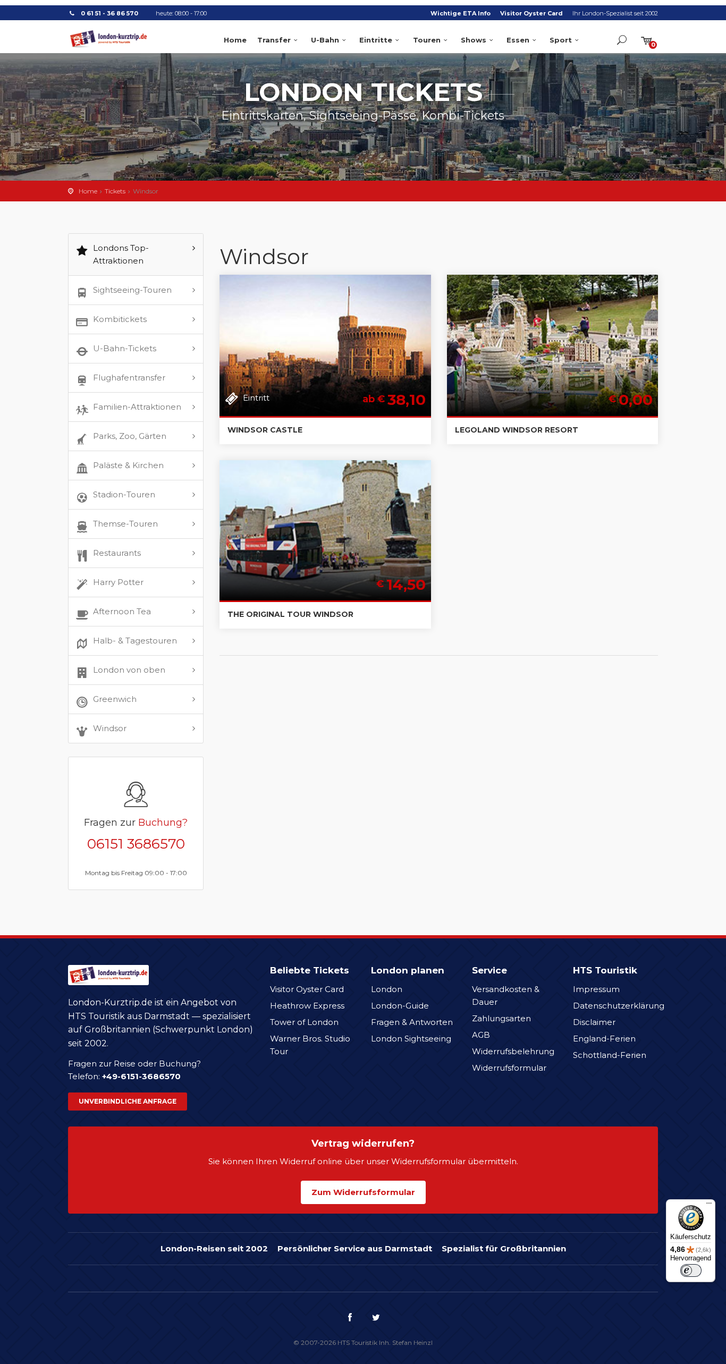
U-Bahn (325, 40)
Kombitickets (120, 319)
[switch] (691, 1270)
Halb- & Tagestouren (135, 641)
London (386, 989)
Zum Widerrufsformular (363, 1192)
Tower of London (304, 1022)
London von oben (129, 670)
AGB (481, 1035)
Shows (473, 40)
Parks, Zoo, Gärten (129, 436)
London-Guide (400, 1006)
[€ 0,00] (553, 345)
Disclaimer (594, 1022)
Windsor (109, 728)
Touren (427, 40)
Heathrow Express (307, 1006)
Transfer (274, 40)
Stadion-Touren (124, 494)
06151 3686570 (136, 843)
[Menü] (709, 1205)
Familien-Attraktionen (137, 407)
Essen (517, 40)
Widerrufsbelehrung (513, 1051)
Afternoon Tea (122, 611)
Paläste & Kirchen (128, 465)
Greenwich (115, 699)
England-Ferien (604, 1038)
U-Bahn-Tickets (124, 348)
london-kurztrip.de (108, 38)
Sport (561, 40)
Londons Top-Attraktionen (121, 254)
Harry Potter (118, 582)
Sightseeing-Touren (132, 290)
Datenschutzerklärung (618, 1006)
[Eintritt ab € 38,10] (325, 345)
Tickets (115, 191)
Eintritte (375, 40)
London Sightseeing (411, 1038)
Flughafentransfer (129, 377)
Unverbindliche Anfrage (127, 1101)
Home (235, 40)
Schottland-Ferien (609, 1055)
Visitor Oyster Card (531, 13)
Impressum (596, 989)
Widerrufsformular (509, 1068)
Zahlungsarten (501, 1018)
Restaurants (117, 553)
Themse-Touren (125, 524)
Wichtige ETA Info (460, 13)
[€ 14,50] (325, 529)
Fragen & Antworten (412, 1022)
